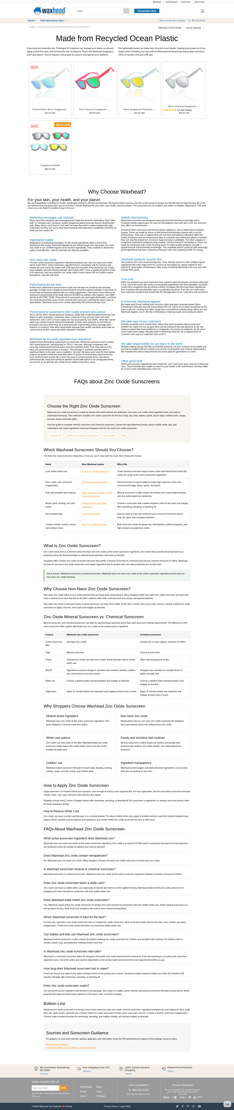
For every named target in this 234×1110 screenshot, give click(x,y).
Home (32, 27)
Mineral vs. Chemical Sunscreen (82, 435)
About (83, 1096)
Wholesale (157, 2)
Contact (101, 1096)
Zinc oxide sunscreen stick (94, 482)
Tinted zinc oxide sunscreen (95, 471)
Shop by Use (55, 435)
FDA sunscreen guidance (57, 1044)
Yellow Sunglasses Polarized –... (139, 109)
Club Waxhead (171, 2)
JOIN (63, 1088)
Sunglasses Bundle (50, 165)
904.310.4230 (198, 20)
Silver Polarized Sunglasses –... (184, 106)
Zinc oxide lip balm (91, 514)
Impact (128, 1074)
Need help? (186, 2)
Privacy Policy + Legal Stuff (117, 1106)
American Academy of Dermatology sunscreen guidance (71, 1047)
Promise (44, 1074)
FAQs (123, 435)
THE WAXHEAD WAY (52, 20)
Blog (99, 1087)
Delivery (86, 1071)
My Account (199, 2)
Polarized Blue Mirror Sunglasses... (50, 109)
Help (99, 1091)
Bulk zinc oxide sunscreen (94, 524)
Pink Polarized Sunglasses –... (94, 109)
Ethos (170, 1071)
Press (83, 1091)
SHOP (31, 20)
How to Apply (109, 435)
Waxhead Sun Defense (50, 1106)
